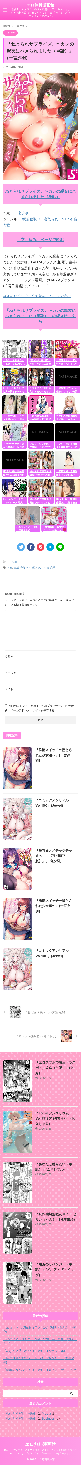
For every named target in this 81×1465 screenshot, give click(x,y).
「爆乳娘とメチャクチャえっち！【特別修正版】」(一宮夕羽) (53, 855)
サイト (9, 689)
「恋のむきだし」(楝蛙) (20, 1413)
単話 (25, 219)
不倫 (73, 219)
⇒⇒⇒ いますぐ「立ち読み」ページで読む (37, 296)
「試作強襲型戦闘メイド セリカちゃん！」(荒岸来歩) (38, 1360)
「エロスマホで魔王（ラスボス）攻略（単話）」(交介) (55, 1067)
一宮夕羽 (22, 213)
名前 (9, 656)
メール (10, 672)
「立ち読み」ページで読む (40, 239)
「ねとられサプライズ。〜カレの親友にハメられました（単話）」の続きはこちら (40, 316)
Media (46, 1413)
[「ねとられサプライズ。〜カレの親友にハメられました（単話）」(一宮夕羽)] (50, 547)
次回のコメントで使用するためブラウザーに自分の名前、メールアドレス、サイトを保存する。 (40, 708)
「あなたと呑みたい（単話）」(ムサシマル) (34, 1351)
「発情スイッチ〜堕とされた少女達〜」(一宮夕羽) (53, 755)
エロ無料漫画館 (40, 5)
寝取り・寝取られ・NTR (49, 219)
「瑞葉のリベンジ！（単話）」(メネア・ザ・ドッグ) (54, 1269)
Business (48, 1418)
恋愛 (6, 225)
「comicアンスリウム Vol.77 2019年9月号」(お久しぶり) (55, 1118)
